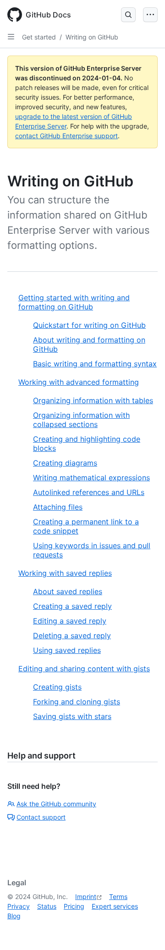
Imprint (85, 896)
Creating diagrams (65, 462)
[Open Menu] (150, 14)
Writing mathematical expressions (91, 477)
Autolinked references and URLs (88, 492)
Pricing (74, 906)
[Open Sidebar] (11, 36)
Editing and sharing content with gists (84, 668)
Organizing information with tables (93, 400)
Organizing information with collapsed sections (81, 419)
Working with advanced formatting (78, 382)
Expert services (115, 906)
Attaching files (57, 507)
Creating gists (57, 686)
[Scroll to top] (145, 930)
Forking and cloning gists (76, 701)
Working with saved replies (65, 573)
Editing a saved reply (69, 620)
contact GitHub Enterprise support (66, 136)
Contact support (41, 817)
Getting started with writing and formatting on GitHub (74, 302)
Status (46, 906)
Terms (118, 896)
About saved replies (67, 591)
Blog (14, 916)
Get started (39, 37)
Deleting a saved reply (72, 635)
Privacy (18, 906)
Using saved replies (67, 650)
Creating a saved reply (72, 606)
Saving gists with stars (72, 716)
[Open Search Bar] (128, 14)
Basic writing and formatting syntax (95, 363)
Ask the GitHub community (56, 804)
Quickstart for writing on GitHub (89, 325)
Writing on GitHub (92, 37)
